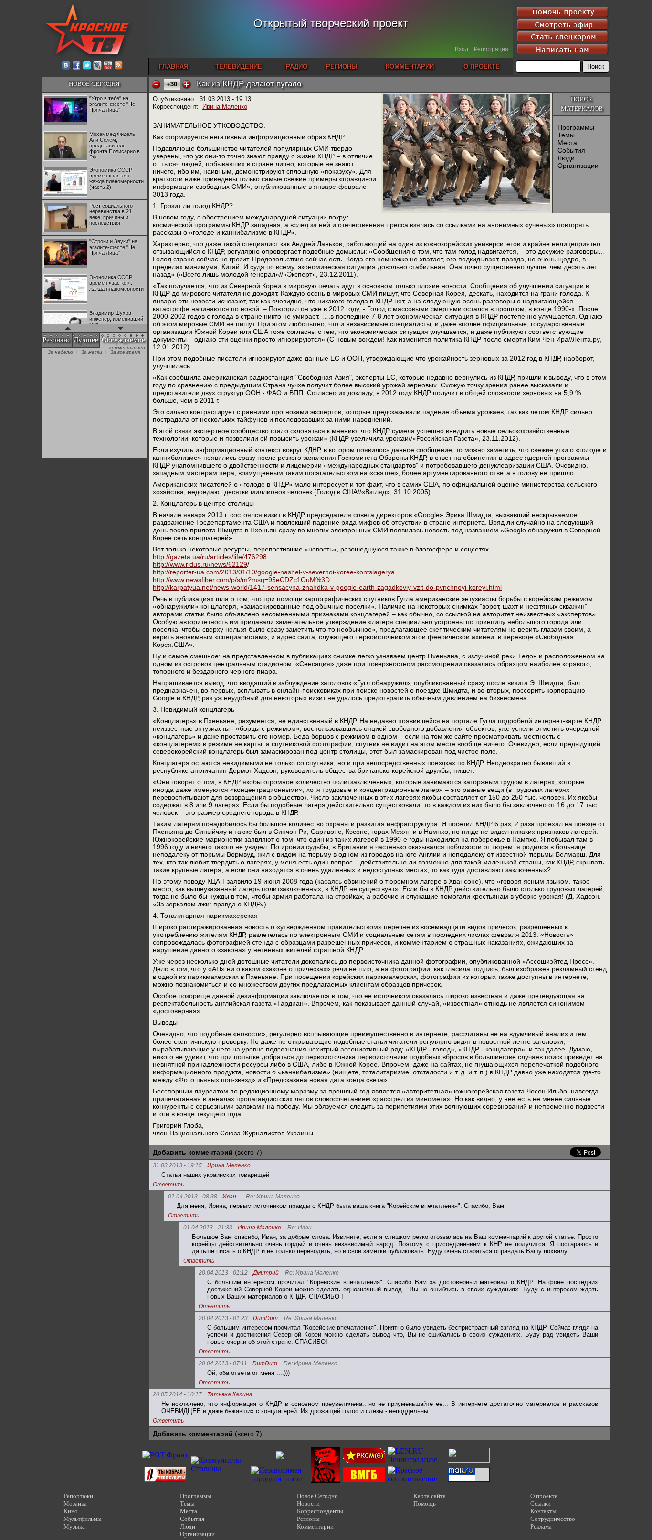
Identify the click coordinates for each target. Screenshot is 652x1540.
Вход (461, 49)
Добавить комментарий (193, 1152)
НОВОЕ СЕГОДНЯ (94, 83)
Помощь (424, 1503)
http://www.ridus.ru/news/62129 (200, 564)
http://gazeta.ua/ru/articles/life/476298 (210, 557)
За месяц (91, 351)
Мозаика (75, 1503)
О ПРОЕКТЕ (481, 66)
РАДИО (296, 66)
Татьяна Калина (229, 1395)
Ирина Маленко (224, 106)
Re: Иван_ (301, 1228)
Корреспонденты (320, 1511)
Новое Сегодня (317, 1495)
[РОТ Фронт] (165, 1455)
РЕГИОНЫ (342, 66)
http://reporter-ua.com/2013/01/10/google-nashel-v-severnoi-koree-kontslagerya (274, 572)
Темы (566, 135)
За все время (125, 351)
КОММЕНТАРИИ (410, 66)
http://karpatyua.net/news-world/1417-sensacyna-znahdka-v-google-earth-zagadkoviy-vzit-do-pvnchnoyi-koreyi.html (327, 587)
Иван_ (231, 1197)
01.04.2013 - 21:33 (207, 1227)
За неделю (60, 351)
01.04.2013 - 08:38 (192, 1196)
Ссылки (540, 1503)
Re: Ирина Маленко (273, 1197)
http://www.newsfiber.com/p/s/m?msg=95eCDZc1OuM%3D (241, 579)
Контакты (543, 1511)
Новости (308, 1503)
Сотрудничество (552, 1518)
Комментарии (315, 1526)
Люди (566, 158)
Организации (578, 165)
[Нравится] (186, 84)
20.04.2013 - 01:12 (223, 1272)
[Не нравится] (156, 84)
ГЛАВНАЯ (173, 66)
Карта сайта (429, 1495)
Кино (70, 1511)
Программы (575, 127)
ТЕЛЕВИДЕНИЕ (238, 66)
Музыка (74, 1526)
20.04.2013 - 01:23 (223, 1318)
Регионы (308, 1518)
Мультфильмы (82, 1518)
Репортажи (78, 1495)
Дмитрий (266, 1273)
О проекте (543, 1495)
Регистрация (491, 49)
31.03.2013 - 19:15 (177, 1165)
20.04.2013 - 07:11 (223, 1363)
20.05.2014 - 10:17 (177, 1394)
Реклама (541, 1526)
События (571, 150)
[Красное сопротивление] (416, 1479)
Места (567, 142)
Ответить (168, 1184)
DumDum (265, 1318)
